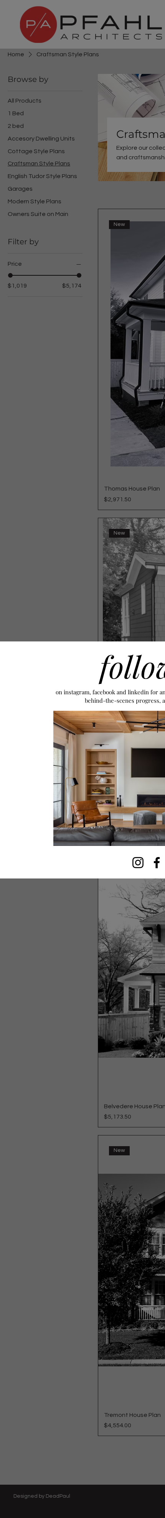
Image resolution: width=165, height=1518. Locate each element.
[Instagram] (137, 862)
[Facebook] (156, 862)
